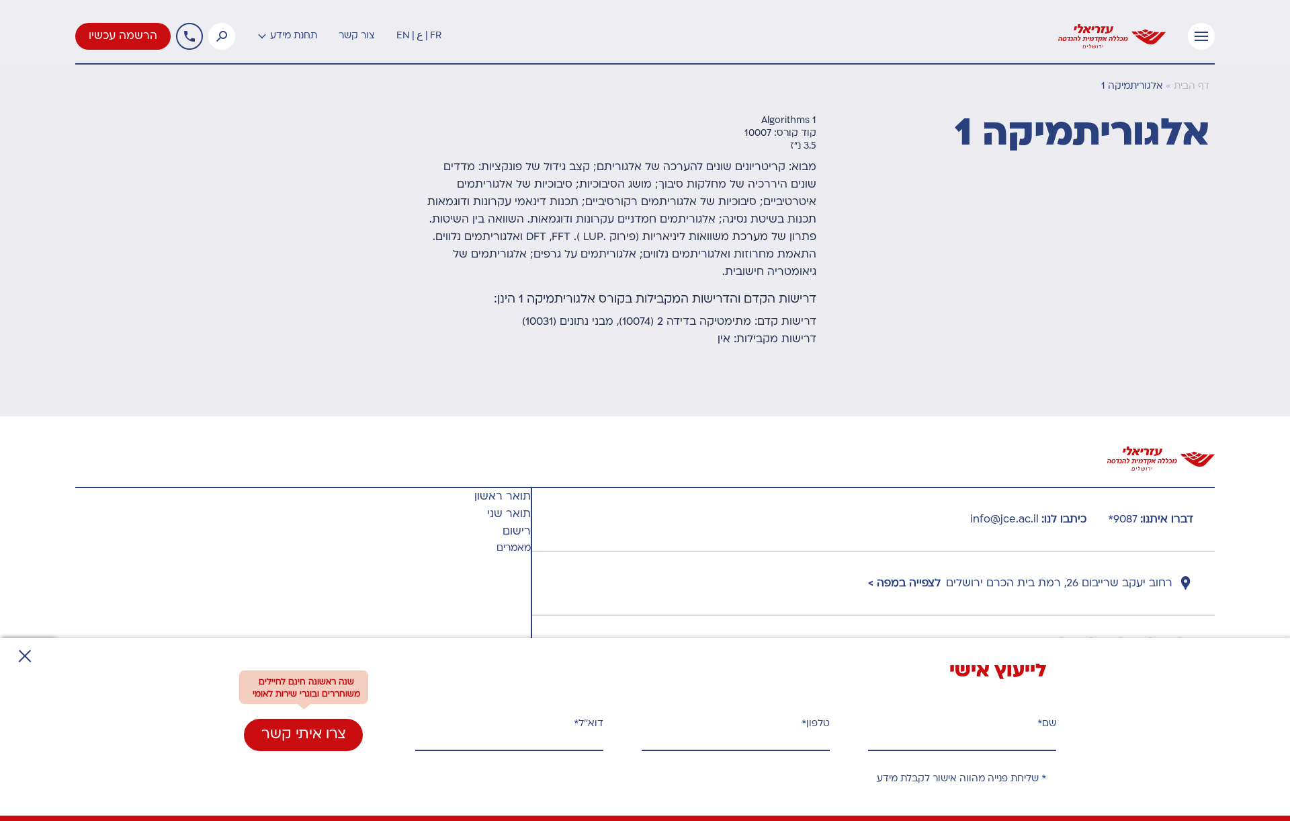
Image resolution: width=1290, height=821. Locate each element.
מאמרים (514, 548)
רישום (517, 531)
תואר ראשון (502, 497)
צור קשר (357, 36)
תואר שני (509, 514)
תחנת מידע (293, 36)
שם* (1046, 723)
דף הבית (1191, 86)
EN (403, 36)
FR (435, 36)
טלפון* (816, 723)
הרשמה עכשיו (123, 36)
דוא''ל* (588, 723)
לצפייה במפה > (904, 583)
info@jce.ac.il (1004, 519)
